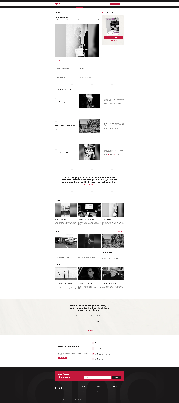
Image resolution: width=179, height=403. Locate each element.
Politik (83, 388)
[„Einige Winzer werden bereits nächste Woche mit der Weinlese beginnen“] (89, 126)
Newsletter (98, 391)
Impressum (87, 399)
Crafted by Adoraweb (121, 399)
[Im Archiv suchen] (86, 3)
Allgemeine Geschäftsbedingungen (79, 399)
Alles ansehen (122, 231)
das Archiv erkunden (89, 330)
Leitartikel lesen (113, 37)
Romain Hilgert (80, 257)
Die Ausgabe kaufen (113, 40)
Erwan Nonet (105, 128)
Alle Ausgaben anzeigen (113, 42)
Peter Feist (56, 257)
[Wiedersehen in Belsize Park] (89, 152)
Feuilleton (83, 391)
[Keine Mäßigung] (89, 101)
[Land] (58, 387)
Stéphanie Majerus (106, 103)
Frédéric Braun (106, 154)
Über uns (114, 388)
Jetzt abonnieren (62, 357)
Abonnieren (99, 388)
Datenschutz (72, 399)
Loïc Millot (56, 291)
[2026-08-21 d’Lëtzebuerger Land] (113, 26)
